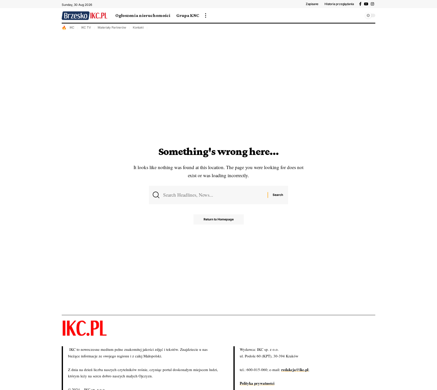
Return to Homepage (219, 219)
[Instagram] (372, 4)
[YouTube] (366, 4)
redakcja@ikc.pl (294, 369)
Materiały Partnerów (112, 27)
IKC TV (86, 27)
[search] (358, 15)
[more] (205, 15)
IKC (72, 27)
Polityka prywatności (257, 383)
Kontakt (138, 27)
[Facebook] (360, 4)
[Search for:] (213, 195)
